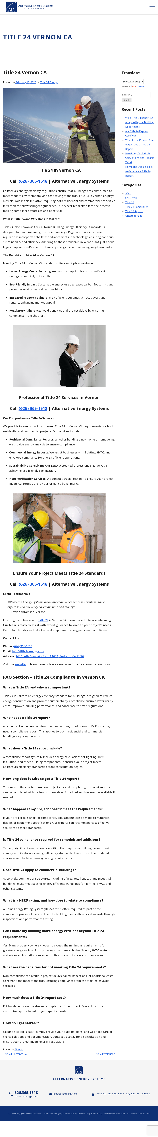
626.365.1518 (27, 1093)
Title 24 (43, 620)
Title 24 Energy (49, 82)
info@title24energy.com (28, 651)
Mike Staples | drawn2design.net (92, 1113)
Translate (140, 86)
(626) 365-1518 (33, 181)
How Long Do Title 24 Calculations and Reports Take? (139, 158)
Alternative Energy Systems (35, 6)
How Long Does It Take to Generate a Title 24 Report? (139, 171)
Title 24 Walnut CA (104, 1054)
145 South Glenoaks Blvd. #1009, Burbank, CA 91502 (50, 656)
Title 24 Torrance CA (15, 1054)
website (20, 664)
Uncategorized (133, 215)
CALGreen (131, 198)
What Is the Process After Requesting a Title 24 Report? (140, 144)
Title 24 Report (134, 211)
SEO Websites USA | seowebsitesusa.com (131, 1113)
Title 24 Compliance (136, 207)
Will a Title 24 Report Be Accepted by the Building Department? (139, 122)
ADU (128, 193)
